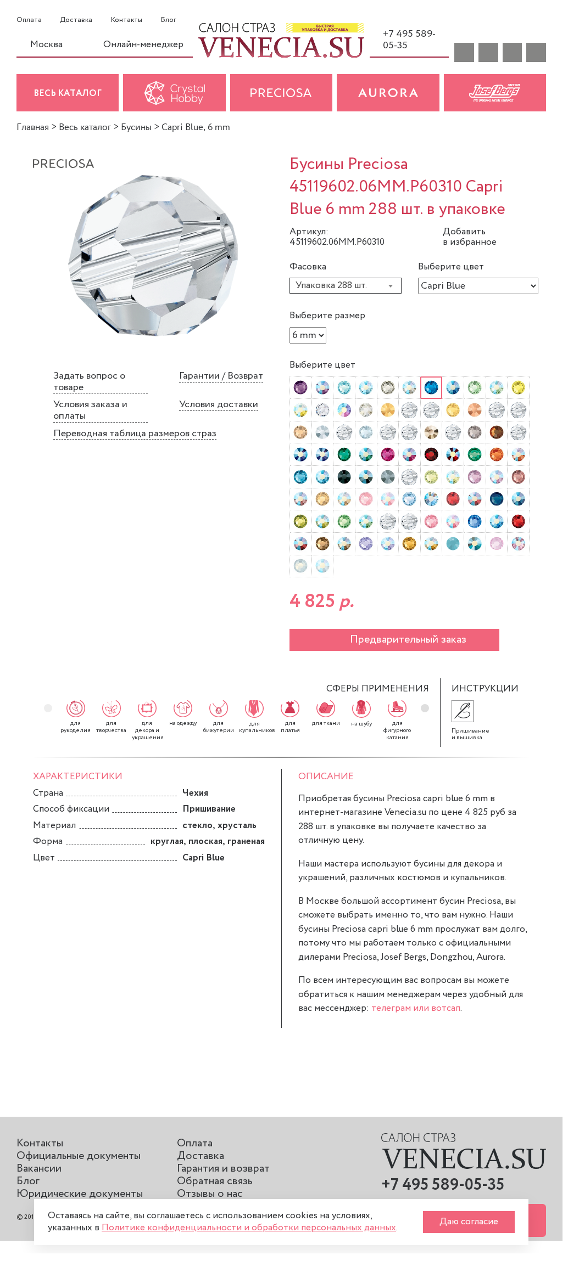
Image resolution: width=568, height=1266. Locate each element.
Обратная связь (214, 1181)
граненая (246, 841)
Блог (168, 20)
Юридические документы (79, 1194)
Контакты (126, 20)
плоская (205, 841)
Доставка (76, 20)
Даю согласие (468, 1222)
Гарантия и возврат (223, 1169)
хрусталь (237, 825)
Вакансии (39, 1169)
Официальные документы (78, 1156)
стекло (197, 825)
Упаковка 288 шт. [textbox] (331, 285)
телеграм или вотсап (415, 1008)
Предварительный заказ (408, 640)
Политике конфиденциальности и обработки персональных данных (249, 1228)
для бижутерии (218, 727)
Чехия (195, 793)
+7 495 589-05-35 (409, 40)
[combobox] (345, 286)
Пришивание (209, 809)
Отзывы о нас (210, 1194)
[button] (425, 708)
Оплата (29, 20)
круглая (167, 841)
